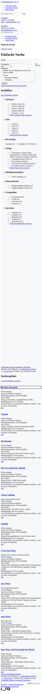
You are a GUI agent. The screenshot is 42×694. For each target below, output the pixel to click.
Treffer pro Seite (30, 371)
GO (24, 14)
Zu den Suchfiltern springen (11, 381)
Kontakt (4, 684)
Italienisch (15, 217)
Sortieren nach (6, 369)
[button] (38, 64)
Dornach (15, 204)
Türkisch (15, 219)
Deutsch (15, 212)
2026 (14, 124)
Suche (3, 60)
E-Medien (8, 80)
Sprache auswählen (8, 20)
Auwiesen (15, 201)
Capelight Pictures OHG (20, 159)
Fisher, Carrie (17, 108)
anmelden (4, 18)
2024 (14, 128)
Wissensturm (16, 197)
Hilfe (2, 22)
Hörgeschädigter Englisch (21, 186)
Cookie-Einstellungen (15, 684)
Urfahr (14, 199)
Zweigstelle (5, 64)
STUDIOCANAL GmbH (21, 166)
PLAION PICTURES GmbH (22, 164)
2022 (14, 131)
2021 (14, 133)
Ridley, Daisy (17, 104)
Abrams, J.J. (16, 113)
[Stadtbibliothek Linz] (9, 2)
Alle (6, 75)
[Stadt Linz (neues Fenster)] (5, 690)
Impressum (15, 686)
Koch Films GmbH (19, 161)
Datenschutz (5, 686)
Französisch (16, 221)
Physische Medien (11, 78)
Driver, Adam (17, 106)
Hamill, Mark (17, 111)
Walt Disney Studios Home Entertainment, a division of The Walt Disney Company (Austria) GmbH (23, 155)
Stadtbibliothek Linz (13, 22)
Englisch (15, 215)
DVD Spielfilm (17, 177)
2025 (14, 126)
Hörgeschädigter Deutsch (21, 188)
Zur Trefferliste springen (9, 95)
